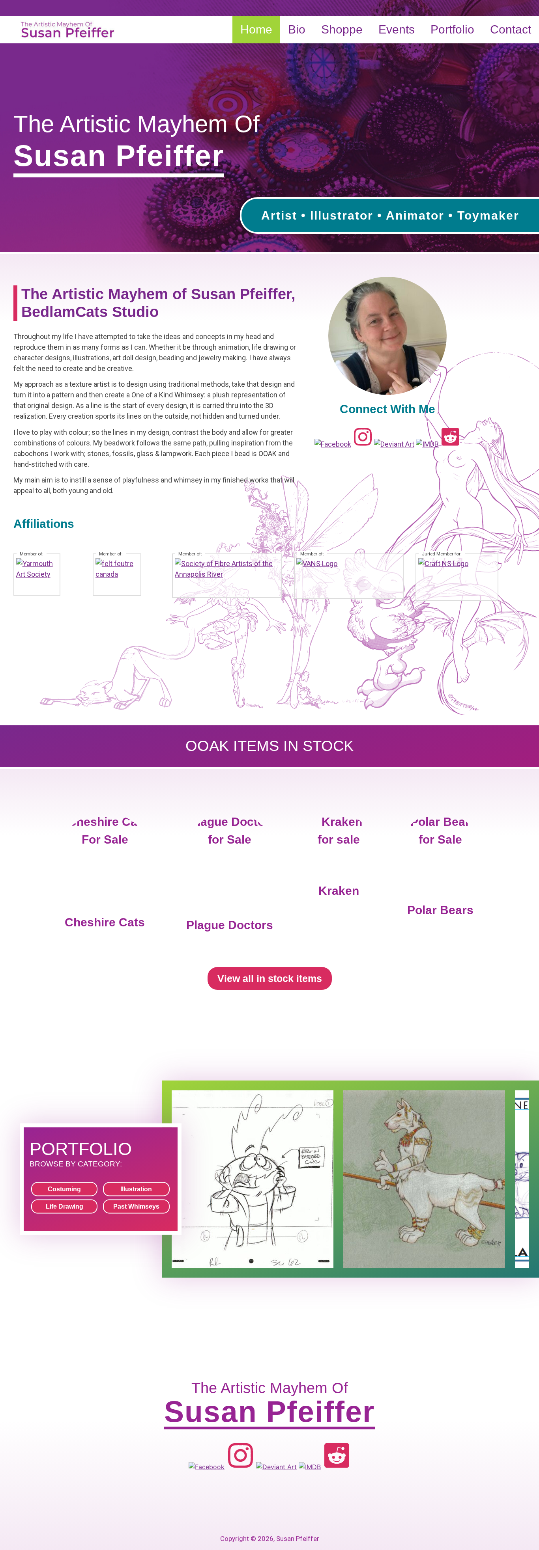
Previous (10, 124)
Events (396, 29)
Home (256, 29)
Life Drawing (64, 1206)
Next (529, 124)
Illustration (136, 1189)
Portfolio (452, 29)
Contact (510, 29)
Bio (296, 29)
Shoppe (342, 29)
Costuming (64, 1189)
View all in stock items (269, 978)
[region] (269, 126)
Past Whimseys (136, 1206)
